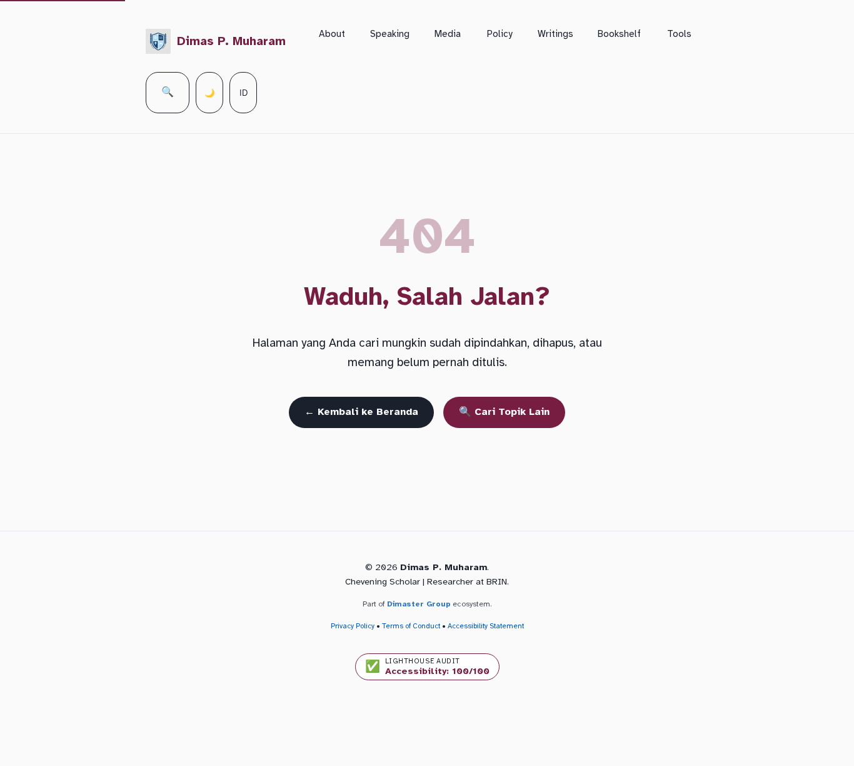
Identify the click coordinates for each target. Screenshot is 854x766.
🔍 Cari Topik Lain (504, 412)
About (332, 33)
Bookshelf (619, 33)
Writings (555, 33)
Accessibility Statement (486, 625)
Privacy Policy (352, 625)
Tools (679, 33)
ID (243, 93)
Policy (500, 33)
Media (448, 33)
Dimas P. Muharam (231, 41)
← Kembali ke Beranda (361, 412)
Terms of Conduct (411, 625)
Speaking (389, 33)
